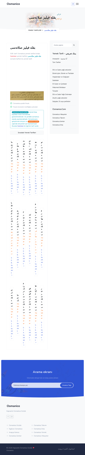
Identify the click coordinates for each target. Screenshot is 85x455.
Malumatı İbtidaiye (59, 87)
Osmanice (9, 450)
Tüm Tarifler (56, 62)
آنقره (65, 449)
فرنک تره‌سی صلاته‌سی (24, 297)
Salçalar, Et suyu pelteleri (61, 101)
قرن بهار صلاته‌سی (42, 223)
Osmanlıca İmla (57, 125)
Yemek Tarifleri (34, 30)
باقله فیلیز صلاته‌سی (12, 216)
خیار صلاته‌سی (12, 298)
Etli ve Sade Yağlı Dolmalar (62, 94)
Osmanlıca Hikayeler (59, 114)
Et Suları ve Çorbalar (59, 84)
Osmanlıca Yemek (39, 432)
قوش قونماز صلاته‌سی (30, 300)
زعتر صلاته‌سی (42, 297)
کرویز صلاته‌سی (24, 222)
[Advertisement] (42, 75)
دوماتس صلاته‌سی (30, 151)
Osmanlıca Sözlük (14, 425)
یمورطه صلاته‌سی (24, 151)
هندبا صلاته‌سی (36, 151)
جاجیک (18, 298)
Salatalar (20, 126)
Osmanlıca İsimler (58, 121)
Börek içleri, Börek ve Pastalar (63, 73)
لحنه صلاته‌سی (30, 223)
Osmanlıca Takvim (58, 118)
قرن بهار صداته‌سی (36, 216)
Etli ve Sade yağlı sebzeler (61, 70)
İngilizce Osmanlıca (15, 429)
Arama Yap (66, 385)
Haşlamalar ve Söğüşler (60, 77)
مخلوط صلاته (18, 151)
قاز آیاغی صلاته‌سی (36, 298)
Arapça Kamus (13, 432)
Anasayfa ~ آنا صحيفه (59, 59)
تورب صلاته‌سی (42, 151)
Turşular (55, 91)
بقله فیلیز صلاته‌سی (18, 223)
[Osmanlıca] (13, 4)
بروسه (60, 449)
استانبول (71, 449)
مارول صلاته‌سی (12, 151)
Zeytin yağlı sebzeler (59, 98)
